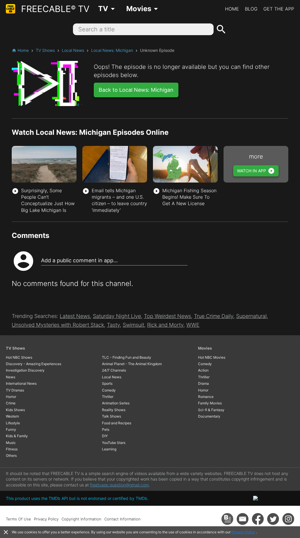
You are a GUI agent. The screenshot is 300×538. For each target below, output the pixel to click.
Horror (11, 396)
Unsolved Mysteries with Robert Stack (58, 325)
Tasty (113, 325)
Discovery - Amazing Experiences (33, 364)
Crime (11, 403)
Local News (111, 377)
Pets (105, 429)
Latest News (75, 316)
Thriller (107, 396)
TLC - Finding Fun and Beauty (126, 357)
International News (21, 383)
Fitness (12, 449)
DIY (105, 436)
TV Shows (15, 348)
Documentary (209, 416)
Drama (203, 383)
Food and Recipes (116, 423)
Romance (206, 396)
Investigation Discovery (25, 370)
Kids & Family (17, 436)
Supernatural (251, 316)
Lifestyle (13, 423)
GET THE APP (278, 9)
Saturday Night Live (117, 316)
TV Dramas (15, 390)
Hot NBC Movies (211, 357)
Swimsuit (133, 325)
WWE (193, 325)
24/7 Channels (114, 370)
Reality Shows (113, 410)
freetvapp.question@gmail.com (119, 484)
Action (203, 370)
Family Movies (210, 403)
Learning (109, 449)
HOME (232, 9)
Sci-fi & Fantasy (211, 410)
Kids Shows (15, 410)
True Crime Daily (213, 316)
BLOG (251, 9)
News (10, 377)
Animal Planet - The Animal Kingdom (132, 364)
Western (12, 416)
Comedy (109, 390)
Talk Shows (111, 416)
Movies (205, 348)
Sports (107, 383)
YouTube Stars (113, 442)
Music (11, 442)
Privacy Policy (243, 532)
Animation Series (115, 403)
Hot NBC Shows (19, 357)
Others (11, 455)
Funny (11, 429)
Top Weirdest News (167, 316)
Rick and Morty (165, 325)
